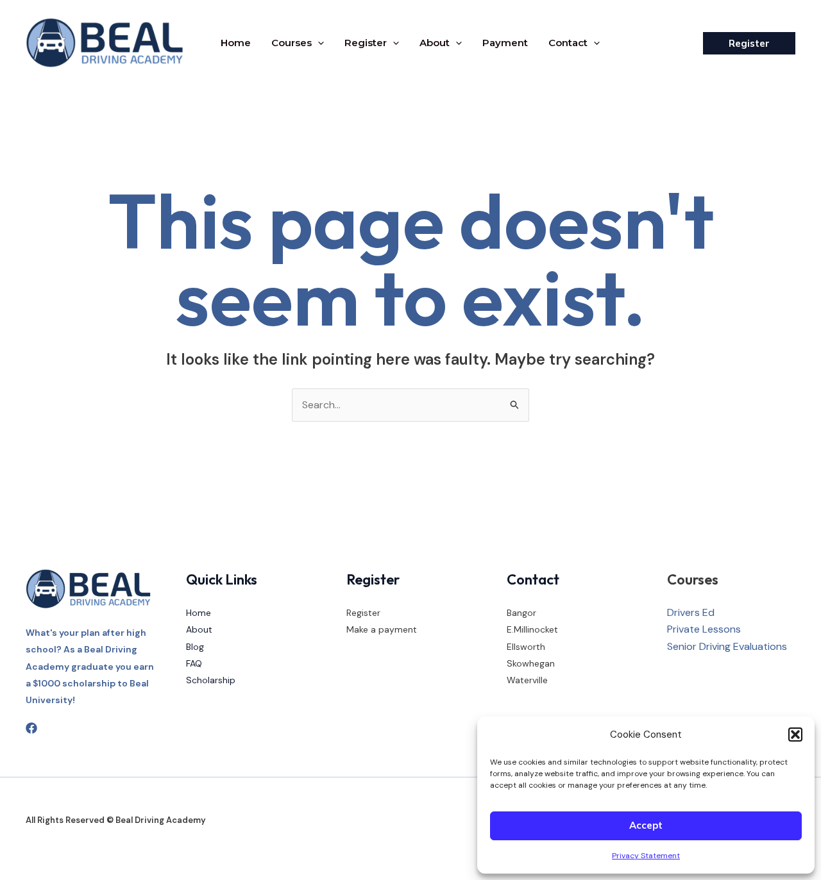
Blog (195, 646)
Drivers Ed (691, 612)
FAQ (194, 663)
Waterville (527, 680)
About (434, 43)
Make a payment (381, 629)
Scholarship (210, 680)
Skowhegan (531, 663)
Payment (505, 43)
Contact (568, 43)
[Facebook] (31, 728)
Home (236, 43)
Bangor (521, 612)
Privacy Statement (646, 856)
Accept (646, 825)
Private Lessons (704, 629)
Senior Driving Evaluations (727, 646)
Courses (291, 43)
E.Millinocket (532, 629)
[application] (318, 43)
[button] (795, 734)
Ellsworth (526, 646)
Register (365, 43)
